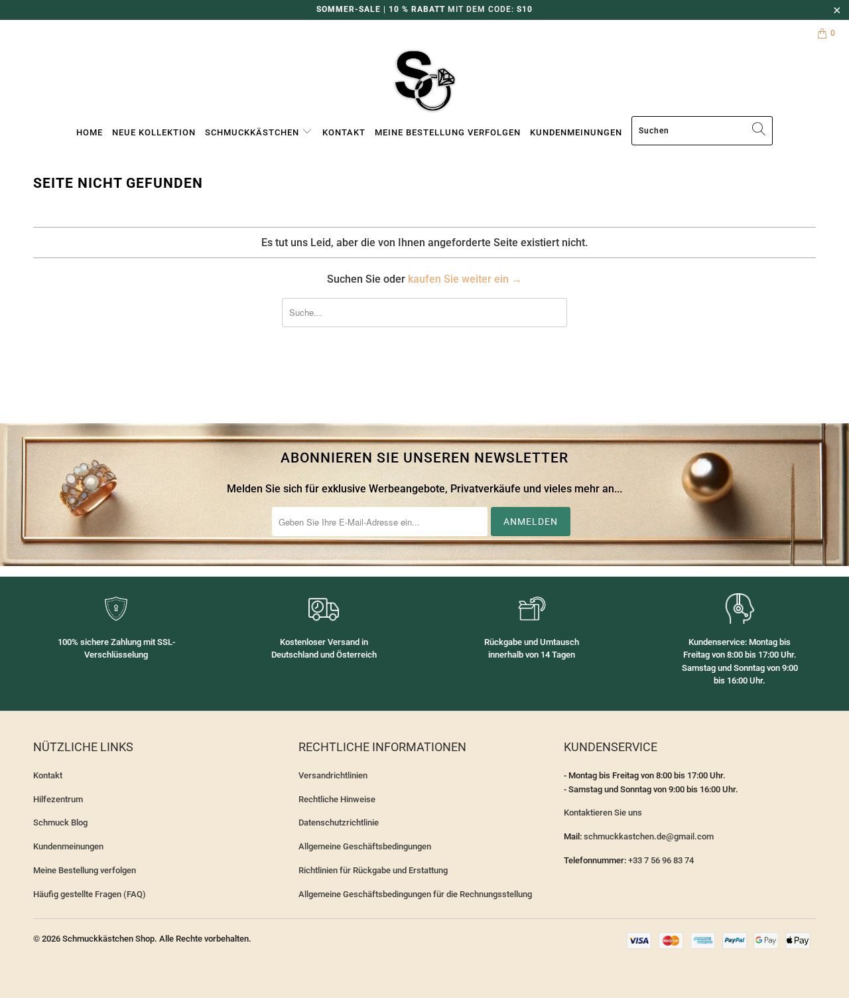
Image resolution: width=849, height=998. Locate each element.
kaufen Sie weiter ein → (465, 279)
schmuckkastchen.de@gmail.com (649, 836)
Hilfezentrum (58, 799)
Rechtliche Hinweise (336, 799)
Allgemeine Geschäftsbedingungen (364, 846)
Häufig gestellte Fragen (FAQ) (89, 894)
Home (89, 132)
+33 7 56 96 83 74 (661, 860)
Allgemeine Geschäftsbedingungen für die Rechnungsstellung (415, 894)
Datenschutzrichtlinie (338, 822)
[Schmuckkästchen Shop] (424, 81)
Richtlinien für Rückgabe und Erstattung (373, 870)
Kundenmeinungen (576, 132)
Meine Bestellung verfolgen (448, 132)
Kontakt (343, 132)
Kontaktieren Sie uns (603, 813)
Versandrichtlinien (332, 775)
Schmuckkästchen (253, 132)
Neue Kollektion (154, 132)
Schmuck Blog (60, 822)
